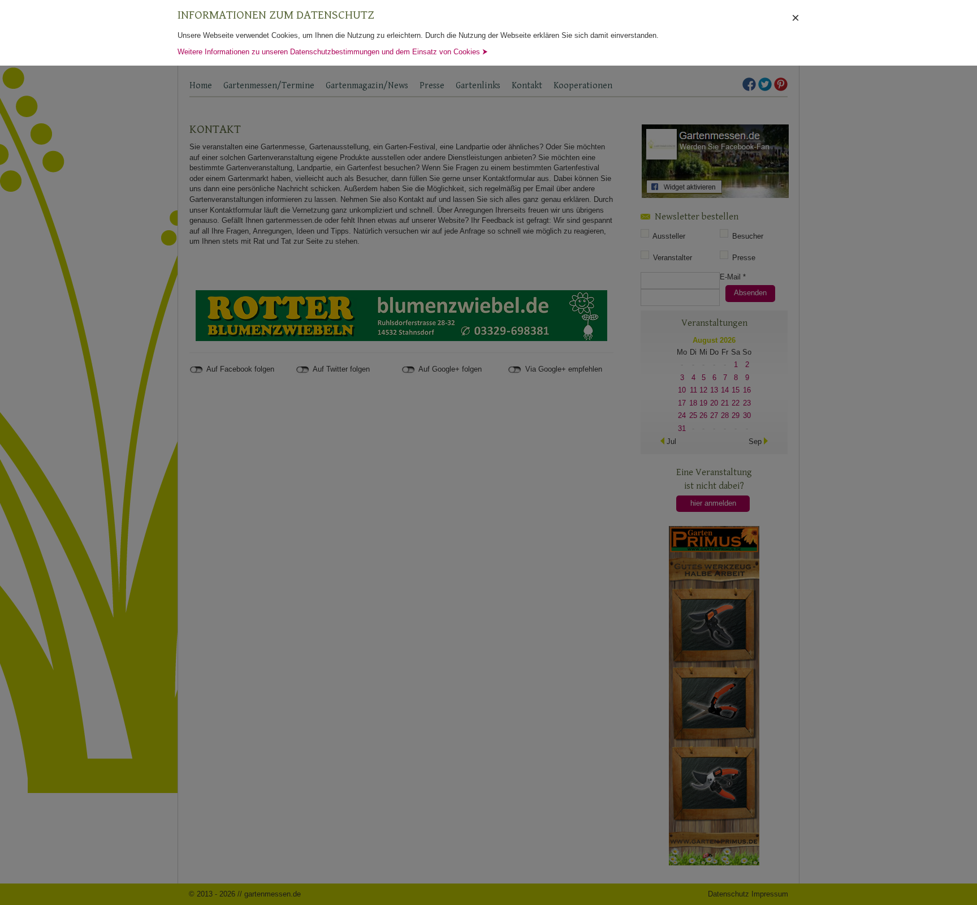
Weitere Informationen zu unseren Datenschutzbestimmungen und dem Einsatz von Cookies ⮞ (333, 52)
